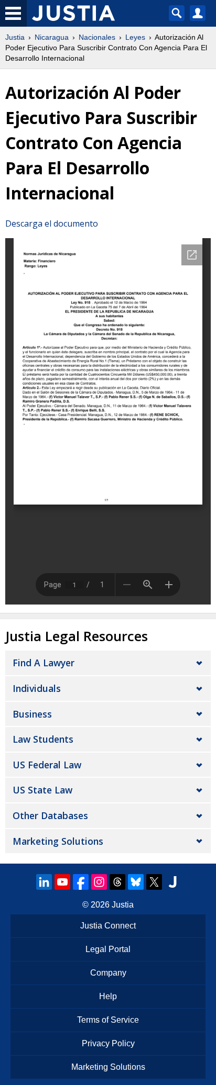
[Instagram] (99, 882)
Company (108, 972)
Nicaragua (52, 37)
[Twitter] (154, 882)
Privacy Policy (108, 1043)
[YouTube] (62, 882)
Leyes (135, 37)
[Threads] (117, 882)
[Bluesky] (136, 882)
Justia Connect (108, 925)
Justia (15, 37)
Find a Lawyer (43, 662)
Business (32, 714)
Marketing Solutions (58, 841)
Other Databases (50, 815)
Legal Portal (108, 949)
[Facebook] (81, 882)
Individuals (37, 688)
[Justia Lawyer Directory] (172, 882)
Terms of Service (108, 1019)
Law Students (43, 739)
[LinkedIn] (44, 882)
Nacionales (97, 37)
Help (108, 996)
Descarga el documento (51, 223)
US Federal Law (47, 764)
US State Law (42, 790)
